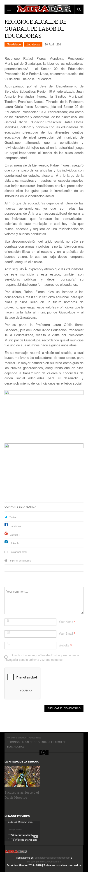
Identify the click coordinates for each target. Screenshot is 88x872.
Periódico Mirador (16, 853)
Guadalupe (14, 44)
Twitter (13, 517)
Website (64, 645)
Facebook (15, 526)
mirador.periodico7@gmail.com (44, 861)
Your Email (66, 633)
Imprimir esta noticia (20, 560)
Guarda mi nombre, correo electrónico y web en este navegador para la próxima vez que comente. (42, 657)
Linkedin (14, 543)
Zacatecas (33, 44)
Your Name (66, 621)
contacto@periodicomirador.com (52, 857)
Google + (15, 534)
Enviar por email (18, 552)
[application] (22, 831)
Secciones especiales (44, 752)
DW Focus (44, 9)
